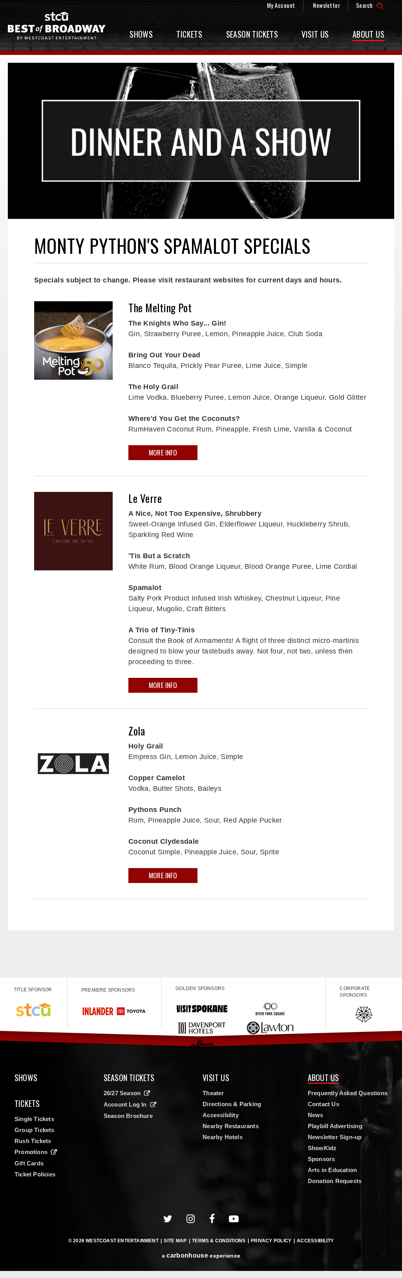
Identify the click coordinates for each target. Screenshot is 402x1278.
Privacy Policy (271, 1240)
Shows (141, 34)
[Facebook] (212, 1219)
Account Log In (125, 1104)
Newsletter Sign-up (335, 1137)
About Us (368, 34)
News (315, 1115)
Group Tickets (35, 1130)
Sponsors (321, 1159)
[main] (201, 516)
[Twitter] (168, 1219)
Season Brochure (128, 1115)
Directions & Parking (232, 1104)
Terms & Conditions (218, 1240)
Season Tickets (252, 34)
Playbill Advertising (335, 1126)
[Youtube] (234, 1219)
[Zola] (73, 764)
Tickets (189, 34)
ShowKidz (322, 1148)
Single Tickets (34, 1119)
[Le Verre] (73, 531)
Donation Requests (335, 1181)
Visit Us (315, 34)
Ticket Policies (35, 1174)
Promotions (31, 1152)
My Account (281, 5)
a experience (201, 1255)
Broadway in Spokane (57, 26)
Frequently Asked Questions (347, 1093)
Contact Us (323, 1104)
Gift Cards (29, 1163)
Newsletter (326, 5)
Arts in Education (332, 1170)
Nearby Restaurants (231, 1126)
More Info (163, 452)
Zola (136, 731)
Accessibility (221, 1115)
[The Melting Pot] (73, 340)
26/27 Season (122, 1093)
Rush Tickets (33, 1141)
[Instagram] (190, 1219)
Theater (213, 1093)
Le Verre (145, 498)
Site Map (175, 1240)
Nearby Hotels (223, 1137)
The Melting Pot (160, 307)
